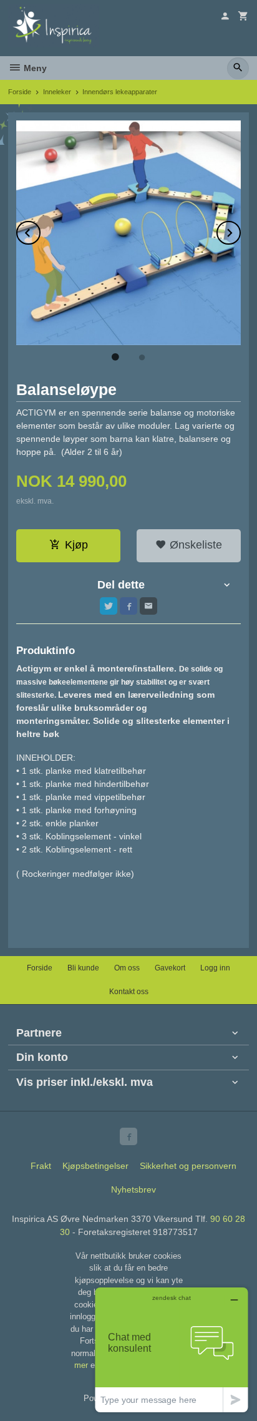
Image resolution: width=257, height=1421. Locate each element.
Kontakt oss (128, 991)
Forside (19, 91)
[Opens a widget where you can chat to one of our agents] (171, 1349)
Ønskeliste (194, 545)
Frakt (41, 1166)
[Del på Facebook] (128, 606)
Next (240, 230)
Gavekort (170, 968)
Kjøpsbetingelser (95, 1166)
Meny (34, 68)
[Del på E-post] (148, 606)
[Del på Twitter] (108, 606)
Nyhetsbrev (133, 1189)
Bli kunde (83, 968)
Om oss (127, 968)
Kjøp (76, 545)
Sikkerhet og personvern (188, 1166)
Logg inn (215, 968)
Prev (40, 230)
